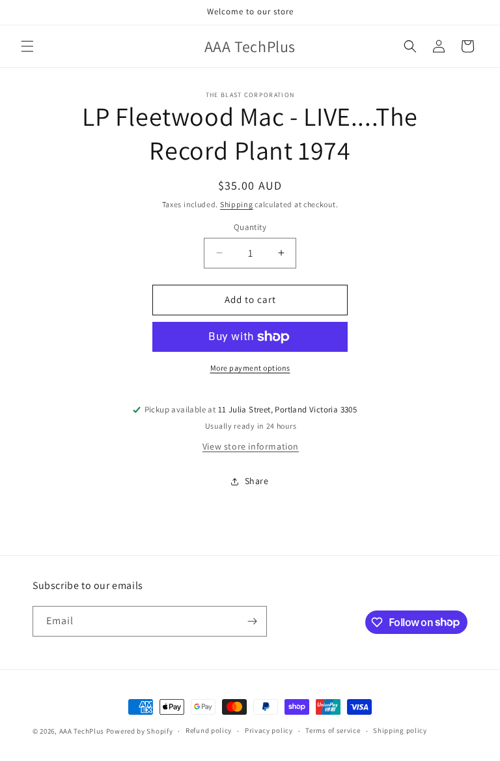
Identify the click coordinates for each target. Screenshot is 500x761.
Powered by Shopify (139, 731)
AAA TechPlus (81, 731)
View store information (250, 446)
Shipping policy (400, 730)
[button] (27, 46)
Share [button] (257, 481)
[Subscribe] (252, 621)
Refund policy (209, 730)
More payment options (250, 368)
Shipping (236, 204)
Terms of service (332, 730)
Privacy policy (269, 730)
